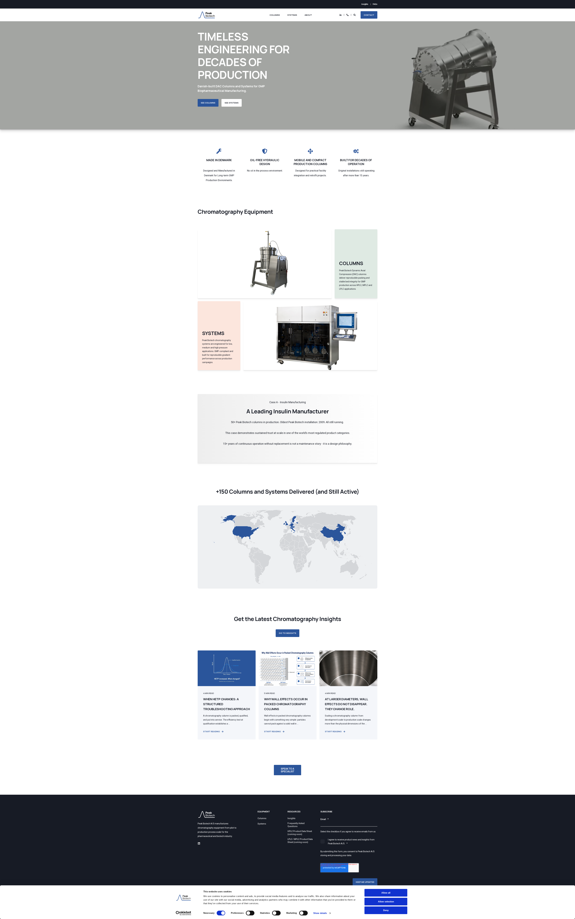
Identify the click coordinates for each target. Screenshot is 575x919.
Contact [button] (369, 14)
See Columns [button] (208, 102)
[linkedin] (199, 843)
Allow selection (386, 901)
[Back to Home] (207, 15)
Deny (386, 910)
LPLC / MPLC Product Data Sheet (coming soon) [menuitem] (300, 840)
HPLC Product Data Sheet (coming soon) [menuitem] (300, 832)
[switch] (250, 913)
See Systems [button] (232, 102)
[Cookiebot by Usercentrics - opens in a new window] (183, 913)
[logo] (207, 814)
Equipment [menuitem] (264, 812)
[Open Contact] (347, 14)
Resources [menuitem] (294, 812)
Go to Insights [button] (287, 633)
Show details (320, 913)
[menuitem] (364, 4)
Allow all (385, 892)
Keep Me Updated (365, 882)
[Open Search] (355, 14)
